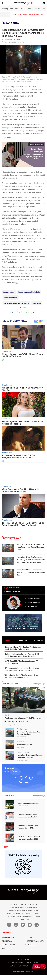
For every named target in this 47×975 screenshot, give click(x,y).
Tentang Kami (7, 9)
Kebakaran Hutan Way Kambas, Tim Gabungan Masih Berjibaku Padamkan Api (23, 648)
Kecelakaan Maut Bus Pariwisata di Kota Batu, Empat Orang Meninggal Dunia (30, 547)
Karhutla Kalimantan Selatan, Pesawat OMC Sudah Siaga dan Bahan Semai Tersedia (22, 655)
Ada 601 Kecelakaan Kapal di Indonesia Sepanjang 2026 (29, 838)
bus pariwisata (8, 292)
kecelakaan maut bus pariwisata (16, 303)
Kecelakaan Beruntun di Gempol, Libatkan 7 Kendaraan (29, 756)
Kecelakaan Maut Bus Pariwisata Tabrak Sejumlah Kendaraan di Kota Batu (31, 572)
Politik (28, 937)
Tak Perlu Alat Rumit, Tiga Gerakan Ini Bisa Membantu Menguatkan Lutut (21, 676)
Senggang (30, 945)
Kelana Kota (20, 9)
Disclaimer (23, 966)
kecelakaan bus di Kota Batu (29, 292)
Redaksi (12, 966)
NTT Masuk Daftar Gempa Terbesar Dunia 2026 (28, 826)
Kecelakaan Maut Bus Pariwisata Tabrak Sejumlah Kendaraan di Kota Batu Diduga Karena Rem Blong (31, 559)
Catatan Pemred (33, 9)
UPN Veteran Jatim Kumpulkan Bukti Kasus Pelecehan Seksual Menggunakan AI (22, 669)
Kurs (4, 949)
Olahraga (7, 941)
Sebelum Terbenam (24, 744)
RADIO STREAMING (33, 598)
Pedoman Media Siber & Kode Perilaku (23, 963)
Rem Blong (37, 303)
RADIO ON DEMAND (33, 602)
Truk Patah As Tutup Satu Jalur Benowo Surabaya (29, 733)
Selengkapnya (39, 683)
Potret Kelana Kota (34, 941)
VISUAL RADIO (32, 606)
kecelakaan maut (10, 298)
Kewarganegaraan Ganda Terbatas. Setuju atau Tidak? (28, 815)
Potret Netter (8, 945)
